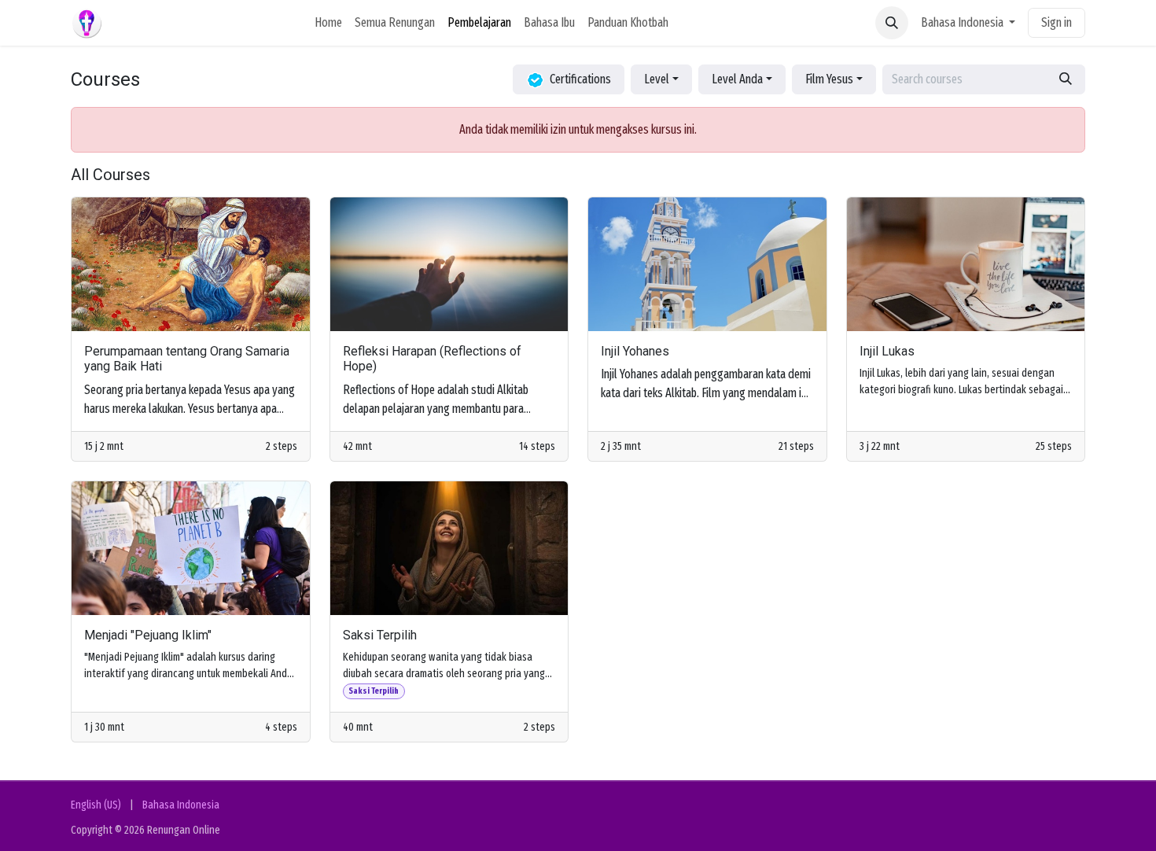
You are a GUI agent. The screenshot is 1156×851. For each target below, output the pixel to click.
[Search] (1065, 79)
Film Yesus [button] (829, 79)
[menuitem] (328, 23)
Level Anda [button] (737, 79)
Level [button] (656, 79)
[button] (891, 22)
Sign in (1056, 22)
